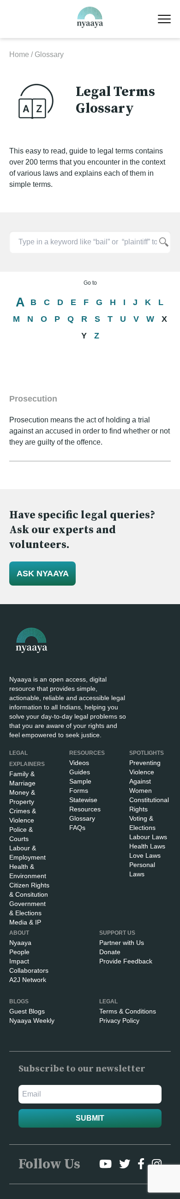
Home (19, 54)
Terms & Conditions (127, 1011)
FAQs (77, 827)
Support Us (117, 933)
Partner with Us (121, 942)
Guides (79, 772)
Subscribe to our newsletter (81, 1069)
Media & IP (25, 922)
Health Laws (147, 846)
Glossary (82, 818)
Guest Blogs (27, 1011)
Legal (108, 1001)
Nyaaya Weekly (31, 1020)
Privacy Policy (119, 1020)
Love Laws (145, 855)
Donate (109, 952)
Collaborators (28, 970)
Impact (19, 961)
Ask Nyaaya (43, 573)
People (19, 952)
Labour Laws (148, 837)
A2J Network (27, 979)
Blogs (19, 1001)
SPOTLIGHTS (146, 753)
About (19, 933)
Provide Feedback (125, 961)
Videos (79, 762)
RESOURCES (87, 753)
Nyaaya (20, 942)
